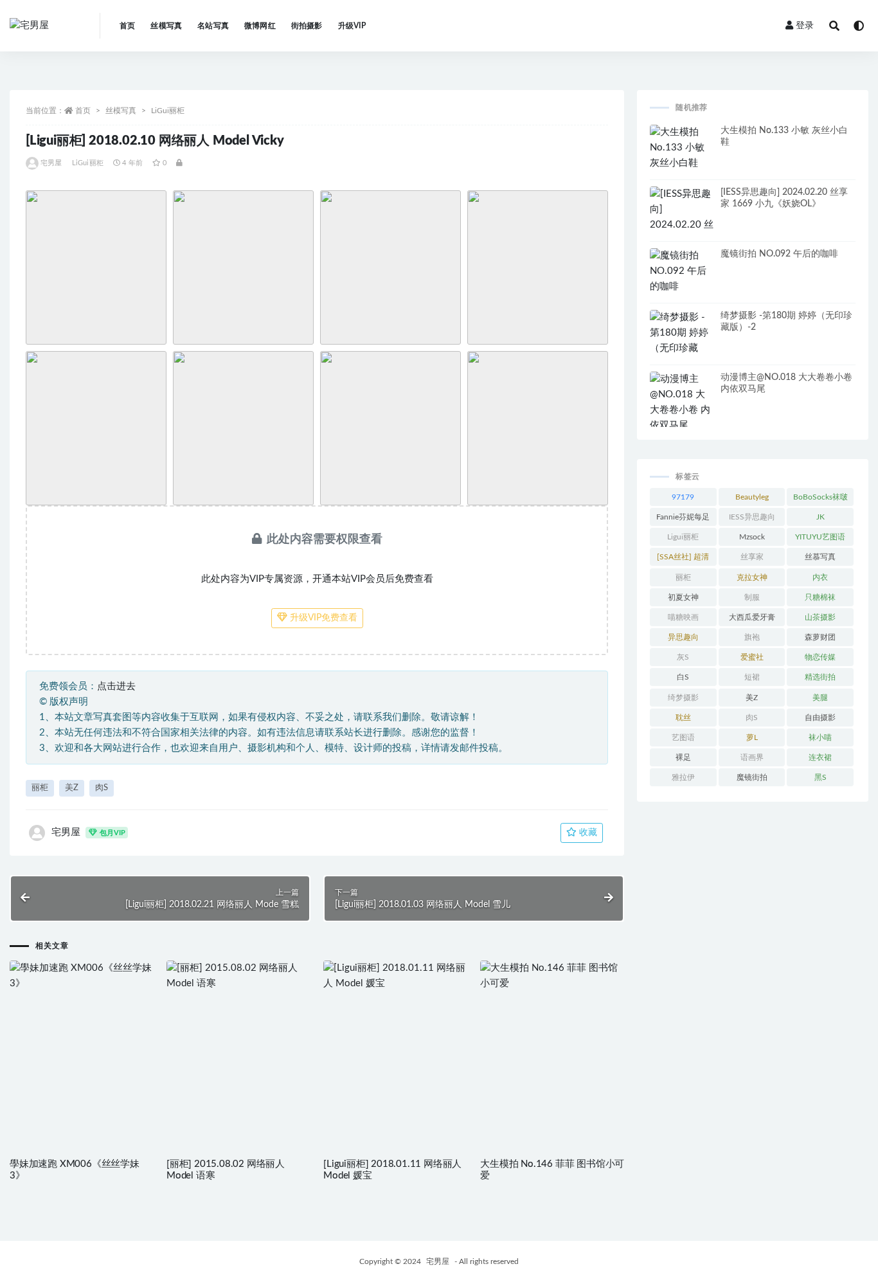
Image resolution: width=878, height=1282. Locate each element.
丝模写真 (166, 26)
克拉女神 (752, 577)
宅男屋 (51, 163)
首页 (127, 26)
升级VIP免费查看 (322, 617)
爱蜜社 (752, 657)
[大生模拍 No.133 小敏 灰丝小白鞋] (682, 148)
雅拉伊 (683, 777)
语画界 (752, 757)
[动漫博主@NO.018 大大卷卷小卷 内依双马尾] (682, 402)
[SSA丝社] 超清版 (683, 559)
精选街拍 (820, 677)
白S (683, 677)
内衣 (820, 577)
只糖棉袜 (820, 597)
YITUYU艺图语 (820, 537)
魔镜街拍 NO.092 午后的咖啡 (779, 253)
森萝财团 (820, 637)
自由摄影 (820, 717)
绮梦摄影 (683, 697)
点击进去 (116, 686)
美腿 (820, 697)
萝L (752, 737)
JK (820, 517)
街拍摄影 (307, 26)
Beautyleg (752, 497)
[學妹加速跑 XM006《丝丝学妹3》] (82, 976)
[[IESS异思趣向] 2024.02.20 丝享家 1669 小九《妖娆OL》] (682, 225)
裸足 (683, 757)
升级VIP (352, 26)
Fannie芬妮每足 (683, 517)
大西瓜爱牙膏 (752, 617)
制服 (752, 597)
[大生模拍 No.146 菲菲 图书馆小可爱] (552, 976)
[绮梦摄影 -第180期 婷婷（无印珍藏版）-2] (682, 341)
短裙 (752, 677)
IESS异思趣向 (752, 517)
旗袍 (752, 637)
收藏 (587, 832)
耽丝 (683, 717)
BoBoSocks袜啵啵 (820, 499)
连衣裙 (820, 757)
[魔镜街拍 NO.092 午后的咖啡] (682, 271)
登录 (805, 25)
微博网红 (260, 26)
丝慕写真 (820, 557)
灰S (683, 657)
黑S (820, 777)
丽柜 (39, 788)
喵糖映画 (683, 617)
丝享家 (752, 557)
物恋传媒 (820, 657)
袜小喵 (820, 737)
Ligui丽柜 (683, 537)
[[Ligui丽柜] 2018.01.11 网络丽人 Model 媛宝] (395, 976)
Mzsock (752, 537)
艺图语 (683, 737)
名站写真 (213, 26)
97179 (683, 497)
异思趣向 (683, 637)
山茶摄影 (820, 617)
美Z (71, 788)
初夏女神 (683, 597)
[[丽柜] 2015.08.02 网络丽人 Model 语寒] (238, 976)
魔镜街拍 (752, 777)
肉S (101, 788)
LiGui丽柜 (167, 110)
